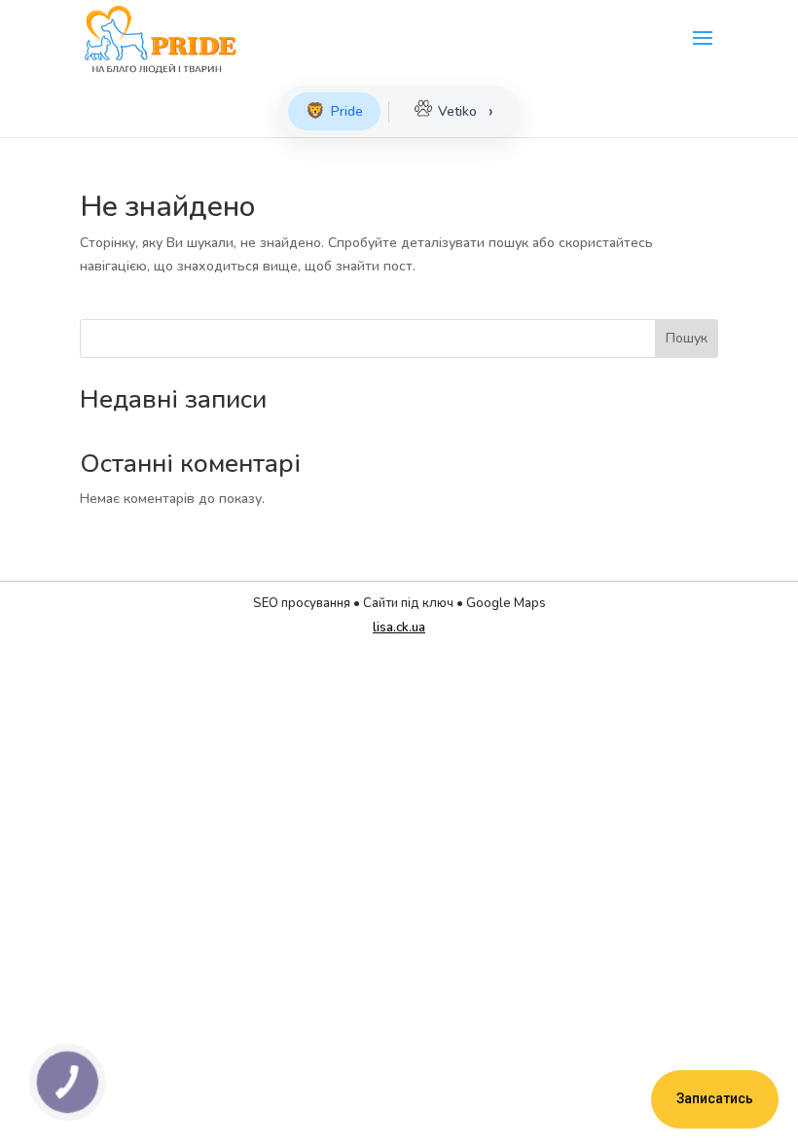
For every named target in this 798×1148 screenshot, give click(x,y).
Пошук (686, 338)
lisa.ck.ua (399, 627)
